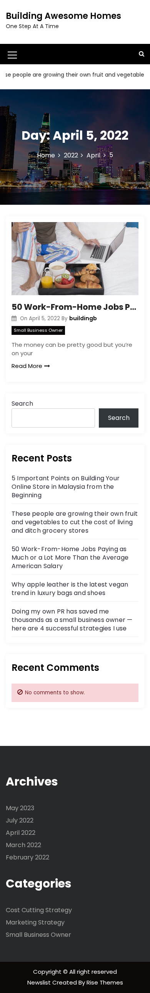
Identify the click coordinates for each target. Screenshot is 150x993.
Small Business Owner (38, 330)
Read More (27, 366)
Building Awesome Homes (63, 16)
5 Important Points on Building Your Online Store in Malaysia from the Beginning (66, 487)
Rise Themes (105, 982)
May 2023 (20, 808)
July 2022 (19, 820)
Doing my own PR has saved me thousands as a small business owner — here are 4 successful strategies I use (72, 620)
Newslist (39, 982)
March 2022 (23, 845)
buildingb (83, 318)
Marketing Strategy (35, 922)
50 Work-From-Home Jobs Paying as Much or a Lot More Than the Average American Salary (75, 307)
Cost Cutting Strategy (39, 910)
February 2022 (27, 857)
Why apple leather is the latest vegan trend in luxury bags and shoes (70, 588)
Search (22, 403)
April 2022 (20, 832)
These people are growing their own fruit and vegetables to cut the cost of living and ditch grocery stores (75, 522)
